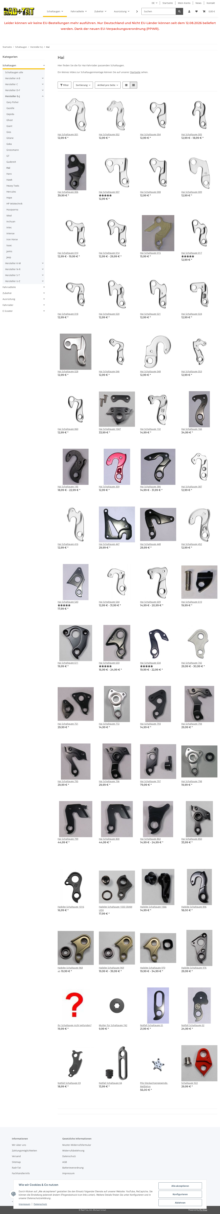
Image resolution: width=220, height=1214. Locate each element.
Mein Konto (184, 3)
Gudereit (11, 161)
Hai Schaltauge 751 (68, 723)
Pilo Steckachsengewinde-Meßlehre (154, 1084)
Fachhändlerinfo (21, 1173)
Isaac (9, 245)
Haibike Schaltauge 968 (70, 967)
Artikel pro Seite (106, 85)
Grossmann (12, 149)
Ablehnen (180, 1202)
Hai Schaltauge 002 (109, 134)
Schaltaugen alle (14, 72)
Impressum (24, 1204)
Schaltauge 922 (189, 1083)
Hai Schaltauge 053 (191, 371)
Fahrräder (8, 305)
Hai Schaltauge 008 (150, 191)
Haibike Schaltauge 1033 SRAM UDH (115, 908)
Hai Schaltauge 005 (191, 134)
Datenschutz (40, 1204)
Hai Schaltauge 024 (191, 313)
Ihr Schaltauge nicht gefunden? (74, 1025)
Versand (16, 1156)
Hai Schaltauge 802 (150, 838)
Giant (9, 126)
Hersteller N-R (12, 269)
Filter (65, 85)
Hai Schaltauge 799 (68, 838)
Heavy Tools (12, 185)
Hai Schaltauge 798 (191, 781)
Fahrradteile (9, 287)
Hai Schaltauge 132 (150, 429)
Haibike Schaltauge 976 (193, 967)
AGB (64, 1162)
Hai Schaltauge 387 (191, 486)
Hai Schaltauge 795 (68, 781)
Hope (9, 197)
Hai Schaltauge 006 (68, 191)
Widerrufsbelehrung (73, 1150)
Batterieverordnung (73, 1167)
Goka (9, 143)
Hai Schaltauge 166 (191, 429)
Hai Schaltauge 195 (68, 486)
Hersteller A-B (12, 78)
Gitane (10, 137)
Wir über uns (19, 1144)
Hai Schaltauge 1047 (110, 429)
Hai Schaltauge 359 (109, 486)
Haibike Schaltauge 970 (152, 967)
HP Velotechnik (14, 203)
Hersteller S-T (12, 275)
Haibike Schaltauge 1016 (71, 906)
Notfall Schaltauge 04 (110, 1083)
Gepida (10, 114)
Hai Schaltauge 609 (150, 601)
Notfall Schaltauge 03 (69, 1083)
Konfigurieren (180, 1194)
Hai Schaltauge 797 (150, 781)
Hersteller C (11, 84)
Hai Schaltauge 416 (68, 544)
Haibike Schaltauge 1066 (153, 906)
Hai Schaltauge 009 (191, 191)
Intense (10, 233)
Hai (8, 167)
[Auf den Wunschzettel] (88, 101)
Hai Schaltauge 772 (109, 723)
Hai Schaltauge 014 (109, 252)
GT (7, 155)
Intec (9, 227)
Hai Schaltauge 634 (150, 662)
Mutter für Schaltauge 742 (113, 1025)
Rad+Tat (16, 1167)
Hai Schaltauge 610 (191, 601)
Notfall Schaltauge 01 (151, 1025)
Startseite (168, 3)
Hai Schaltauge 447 (109, 544)
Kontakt (211, 3)
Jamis (9, 251)
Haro (9, 173)
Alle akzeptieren (180, 1185)
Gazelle (10, 108)
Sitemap (16, 1162)
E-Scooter (8, 310)
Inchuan (10, 221)
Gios (8, 132)
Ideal (9, 215)
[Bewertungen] (105, 195)
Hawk (9, 179)
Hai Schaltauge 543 (68, 601)
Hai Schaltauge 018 (68, 313)
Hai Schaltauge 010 (68, 252)
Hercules (11, 191)
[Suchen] (179, 11)
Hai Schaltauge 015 (150, 252)
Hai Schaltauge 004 (150, 134)
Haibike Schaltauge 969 (111, 967)
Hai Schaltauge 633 (109, 662)
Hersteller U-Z (12, 281)
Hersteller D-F (12, 90)
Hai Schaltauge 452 (191, 544)
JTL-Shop (203, 1210)
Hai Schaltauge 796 (109, 781)
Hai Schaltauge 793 (150, 723)
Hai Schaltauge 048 (150, 371)
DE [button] (153, 3)
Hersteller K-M (13, 263)
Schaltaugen (9, 65)
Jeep (8, 257)
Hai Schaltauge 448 (150, 544)
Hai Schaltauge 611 (68, 662)
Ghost (9, 120)
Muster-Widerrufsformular (76, 1144)
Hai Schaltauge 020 (109, 313)
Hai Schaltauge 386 (150, 486)
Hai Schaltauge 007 (109, 191)
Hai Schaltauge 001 (68, 134)
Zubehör (7, 293)
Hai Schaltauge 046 (109, 371)
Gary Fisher (12, 102)
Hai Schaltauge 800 (109, 838)
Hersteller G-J (12, 96)
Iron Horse (12, 239)
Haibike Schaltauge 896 (193, 906)
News (198, 3)
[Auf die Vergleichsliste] (79, 101)
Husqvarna (12, 209)
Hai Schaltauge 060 (68, 429)
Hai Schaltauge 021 (150, 313)
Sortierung (82, 85)
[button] (189, 11)
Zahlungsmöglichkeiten (24, 1150)
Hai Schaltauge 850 (191, 838)
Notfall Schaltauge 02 (192, 1025)
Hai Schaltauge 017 (191, 252)
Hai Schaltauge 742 (191, 662)
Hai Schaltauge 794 (191, 723)
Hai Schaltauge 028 (68, 371)
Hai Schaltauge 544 (109, 601)
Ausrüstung (9, 299)
